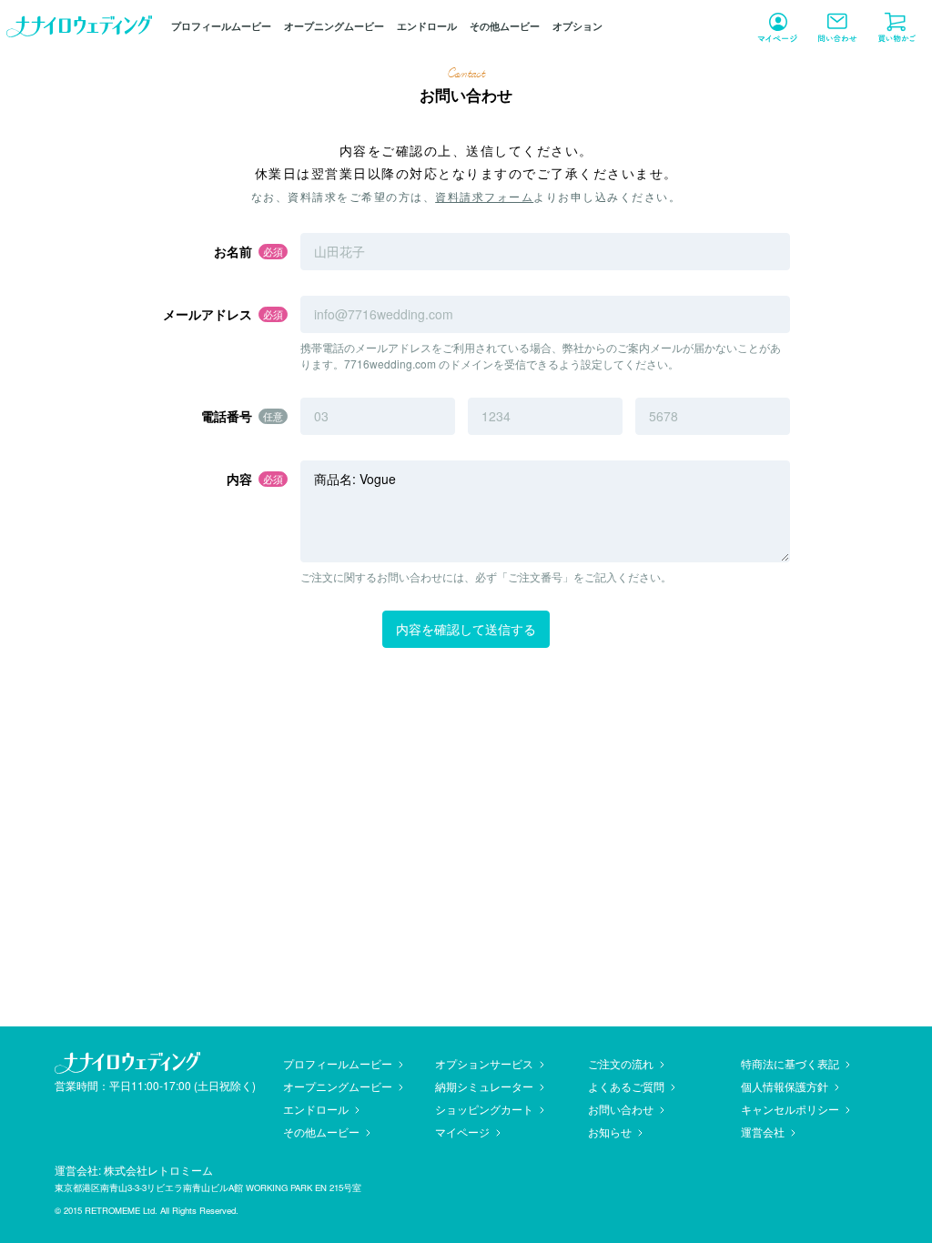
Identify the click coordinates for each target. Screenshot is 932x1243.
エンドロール (427, 26)
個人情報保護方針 (784, 1086)
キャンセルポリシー (790, 1109)
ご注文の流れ (620, 1063)
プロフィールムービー (221, 26)
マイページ (462, 1131)
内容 (239, 479)
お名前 (233, 251)
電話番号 (226, 416)
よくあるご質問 (626, 1086)
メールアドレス (207, 314)
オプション (577, 26)
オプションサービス (484, 1063)
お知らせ (610, 1131)
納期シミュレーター (484, 1086)
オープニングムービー (334, 26)
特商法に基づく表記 (790, 1063)
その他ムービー (505, 26)
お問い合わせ (620, 1109)
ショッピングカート (484, 1109)
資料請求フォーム (484, 196)
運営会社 (763, 1131)
